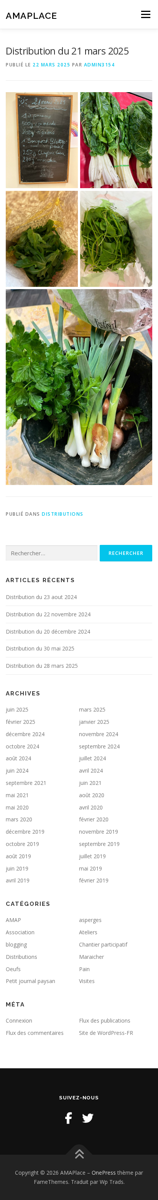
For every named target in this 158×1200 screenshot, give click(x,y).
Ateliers (88, 932)
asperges (90, 920)
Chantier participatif (103, 944)
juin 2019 (17, 868)
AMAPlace (31, 15)
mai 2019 (90, 868)
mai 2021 (17, 795)
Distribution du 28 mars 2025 (42, 665)
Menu (145, 14)
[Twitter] (88, 1118)
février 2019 (94, 880)
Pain (84, 969)
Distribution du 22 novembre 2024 (48, 614)
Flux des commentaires (35, 1032)
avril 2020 (91, 807)
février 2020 (94, 819)
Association (20, 932)
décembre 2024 (25, 734)
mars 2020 (19, 819)
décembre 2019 (25, 831)
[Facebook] (68, 1118)
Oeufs (13, 969)
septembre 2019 (99, 843)
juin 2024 (17, 770)
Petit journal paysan (30, 981)
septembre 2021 (26, 782)
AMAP (13, 920)
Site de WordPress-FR (106, 1032)
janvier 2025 (94, 721)
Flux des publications (104, 1020)
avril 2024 (91, 770)
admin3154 (99, 64)
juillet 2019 (92, 856)
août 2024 (18, 758)
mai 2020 (17, 807)
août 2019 (18, 856)
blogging (16, 944)
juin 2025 (17, 709)
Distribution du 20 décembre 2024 (48, 631)
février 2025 (20, 721)
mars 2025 (92, 709)
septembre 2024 (99, 746)
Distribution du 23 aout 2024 (41, 597)
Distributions (63, 514)
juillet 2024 (92, 758)
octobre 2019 (22, 843)
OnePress (104, 1172)
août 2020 (91, 795)
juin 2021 (90, 782)
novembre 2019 (98, 831)
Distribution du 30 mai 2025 (40, 648)
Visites (87, 981)
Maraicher (91, 956)
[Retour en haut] (79, 1155)
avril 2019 (18, 880)
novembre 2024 (98, 734)
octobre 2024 (22, 746)
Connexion (19, 1020)
